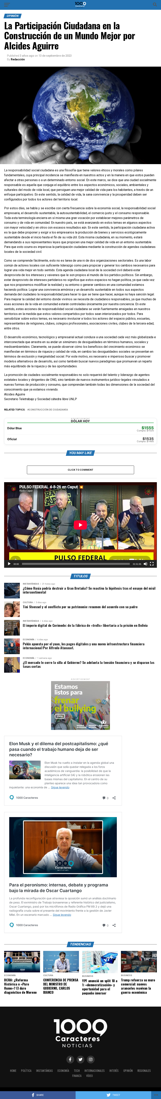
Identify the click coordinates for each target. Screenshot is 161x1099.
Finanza (76, 1076)
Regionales (144, 1071)
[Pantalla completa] (152, 564)
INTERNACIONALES (94, 1071)
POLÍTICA (26, 1071)
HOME (13, 1071)
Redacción (18, 59)
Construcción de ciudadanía (48, 410)
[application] (80, 525)
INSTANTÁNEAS (44, 1071)
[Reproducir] (9, 564)
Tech (77, 1071)
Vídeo (89, 1076)
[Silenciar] (145, 564)
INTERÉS (114, 1071)
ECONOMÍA (63, 1071)
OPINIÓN (128, 1071)
